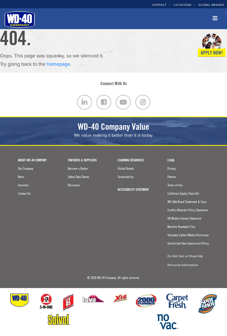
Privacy (171, 168)
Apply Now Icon (212, 45)
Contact (159, 5)
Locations (183, 5)
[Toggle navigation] (215, 19)
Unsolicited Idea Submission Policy (188, 243)
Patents (171, 177)
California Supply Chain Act (183, 193)
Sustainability (125, 177)
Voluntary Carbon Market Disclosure (188, 235)
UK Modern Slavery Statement (184, 218)
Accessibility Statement (133, 189)
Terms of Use (175, 185)
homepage (58, 64)
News (21, 177)
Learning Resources (131, 160)
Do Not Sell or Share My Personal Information (185, 260)
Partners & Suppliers (82, 160)
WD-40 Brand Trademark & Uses (187, 201)
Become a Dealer (78, 168)
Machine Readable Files (181, 226)
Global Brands (211, 5)
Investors (23, 185)
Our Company (25, 168)
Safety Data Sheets (78, 177)
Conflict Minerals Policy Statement (187, 210)
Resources (74, 185)
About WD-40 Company (32, 160)
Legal (171, 160)
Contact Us (24, 193)
